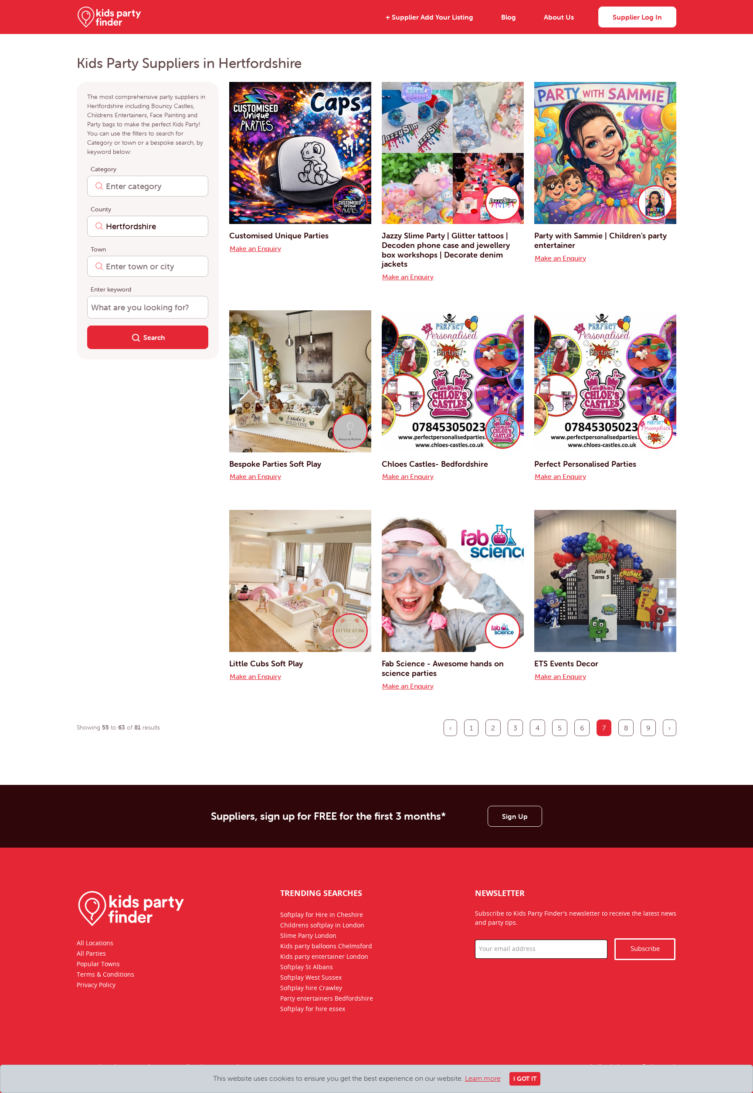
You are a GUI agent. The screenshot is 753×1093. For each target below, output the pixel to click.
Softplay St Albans (306, 967)
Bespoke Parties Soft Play (275, 464)
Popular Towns (98, 964)
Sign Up (515, 816)
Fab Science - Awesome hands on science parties (443, 668)
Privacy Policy (96, 985)
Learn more (483, 1078)
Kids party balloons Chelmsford (326, 947)
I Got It (524, 1079)
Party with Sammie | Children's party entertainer (600, 240)
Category (103, 169)
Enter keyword (111, 289)
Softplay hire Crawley (311, 988)
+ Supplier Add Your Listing (429, 17)
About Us (559, 17)
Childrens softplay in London (322, 926)
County (101, 209)
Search (154, 337)
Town (98, 249)
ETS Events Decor (566, 664)
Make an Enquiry (255, 248)
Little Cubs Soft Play (266, 664)
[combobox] (147, 186)
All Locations (95, 943)
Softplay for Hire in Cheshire (321, 915)
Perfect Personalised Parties (585, 464)
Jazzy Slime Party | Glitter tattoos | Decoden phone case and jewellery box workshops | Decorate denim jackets (446, 250)
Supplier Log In (637, 17)
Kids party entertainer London (324, 957)
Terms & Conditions (105, 975)
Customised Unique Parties (279, 236)
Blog (508, 17)
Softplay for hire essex (312, 1009)
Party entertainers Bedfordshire (326, 999)
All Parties (91, 954)
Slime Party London (308, 936)
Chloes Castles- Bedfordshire (435, 464)
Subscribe (645, 949)
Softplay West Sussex (311, 978)
